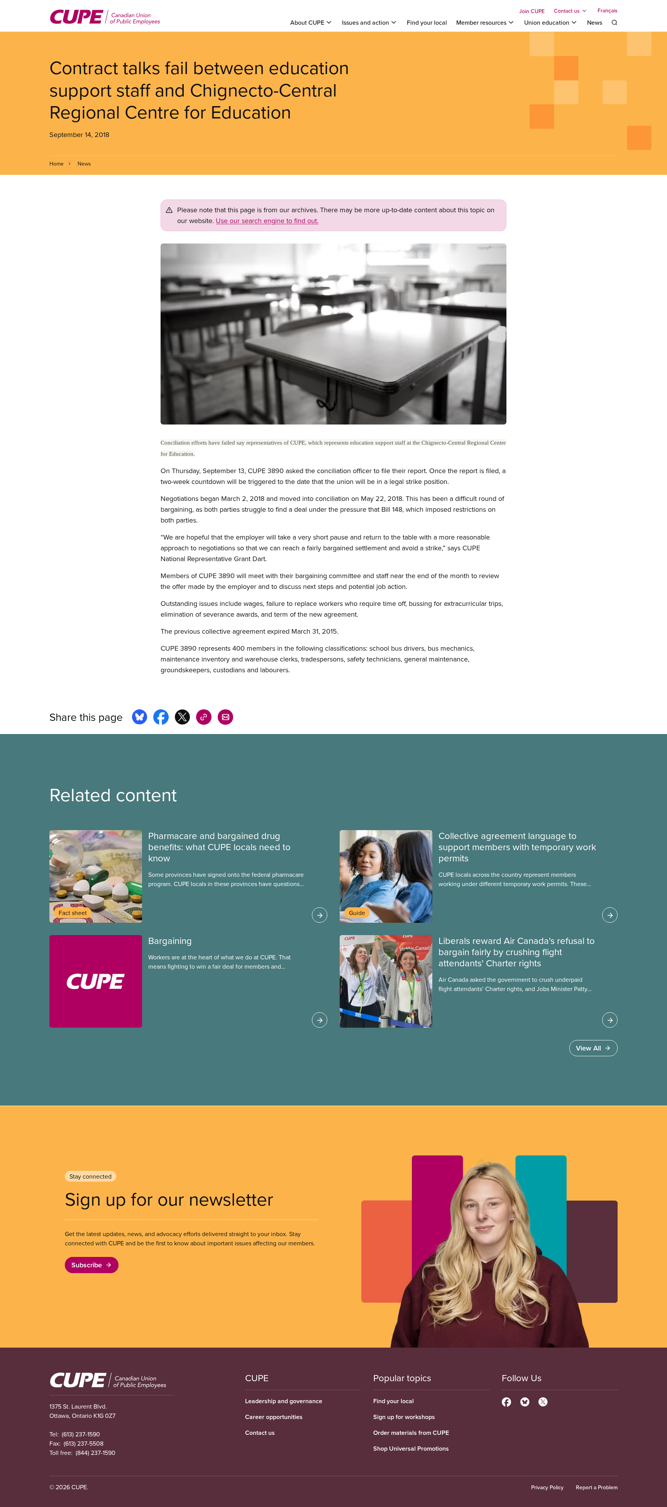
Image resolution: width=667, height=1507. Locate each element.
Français (608, 11)
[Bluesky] (524, 1401)
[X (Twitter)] (542, 1401)
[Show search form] (614, 22)
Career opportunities (274, 1416)
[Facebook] (506, 1401)
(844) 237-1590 (95, 1452)
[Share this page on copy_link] (204, 718)
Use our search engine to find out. (267, 220)
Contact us (260, 1432)
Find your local (427, 22)
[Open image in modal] (333, 334)
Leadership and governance (283, 1401)
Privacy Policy (547, 1487)
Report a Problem (597, 1487)
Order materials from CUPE (411, 1432)
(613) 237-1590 (81, 1434)
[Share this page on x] (182, 718)
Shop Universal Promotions (411, 1448)
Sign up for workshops (404, 1416)
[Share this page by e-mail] (225, 718)
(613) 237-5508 (83, 1443)
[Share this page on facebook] (161, 718)
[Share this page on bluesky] (139, 718)
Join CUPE (532, 11)
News (594, 22)
